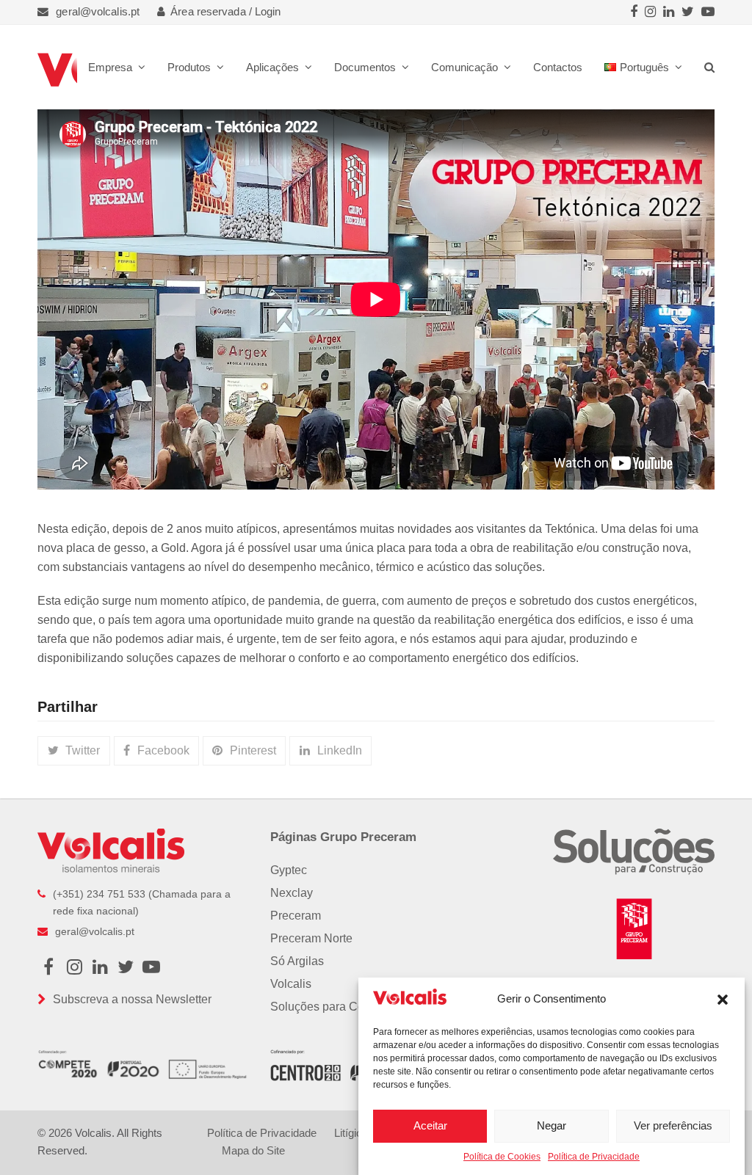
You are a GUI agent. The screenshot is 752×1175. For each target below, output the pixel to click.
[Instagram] (650, 12)
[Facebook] (633, 12)
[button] (722, 999)
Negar (551, 1125)
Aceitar (430, 1125)
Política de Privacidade (594, 1157)
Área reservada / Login (225, 12)
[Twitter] (688, 12)
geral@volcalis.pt (98, 12)
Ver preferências (673, 1125)
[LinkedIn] (668, 12)
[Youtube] (708, 12)
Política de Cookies (501, 1157)
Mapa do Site (253, 1151)
